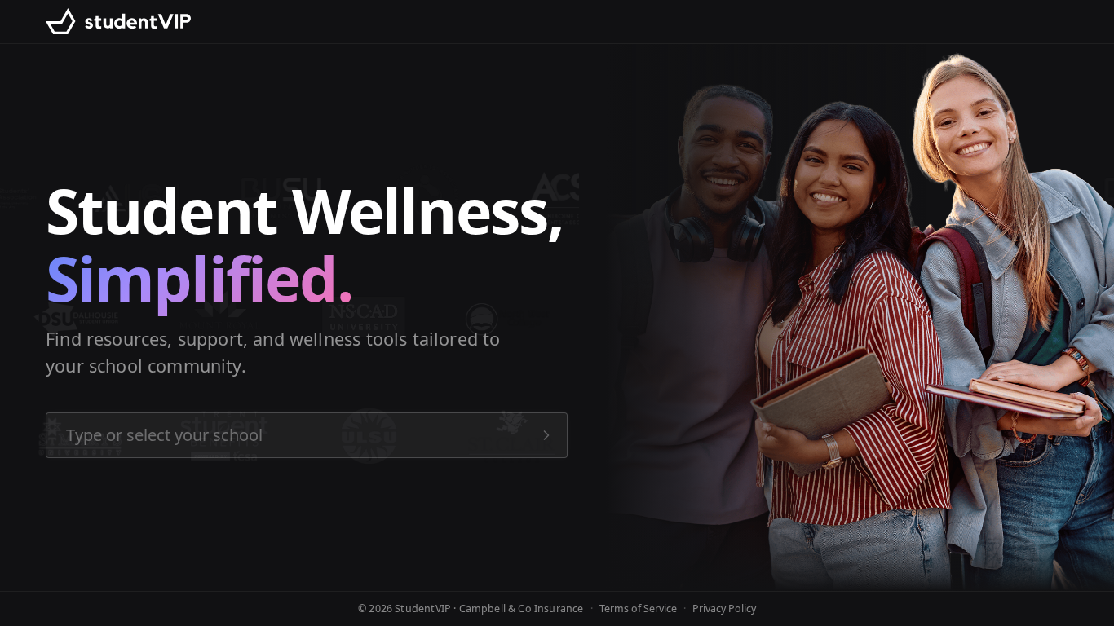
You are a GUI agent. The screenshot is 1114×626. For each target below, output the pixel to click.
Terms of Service (638, 608)
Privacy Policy (724, 608)
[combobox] (307, 435)
